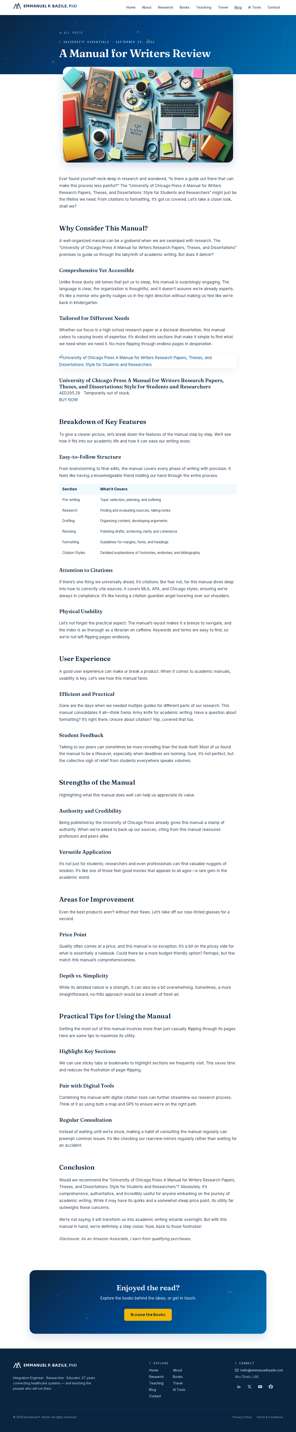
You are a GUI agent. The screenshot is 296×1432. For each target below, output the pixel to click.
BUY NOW (68, 399)
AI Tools (179, 1390)
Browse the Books (148, 1314)
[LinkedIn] (239, 1387)
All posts (73, 33)
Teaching (156, 1383)
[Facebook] (271, 1387)
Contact (155, 1396)
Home (153, 1370)
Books (178, 1377)
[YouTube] (260, 1387)
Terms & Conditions (269, 1417)
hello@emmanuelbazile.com (261, 1370)
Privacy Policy (242, 1417)
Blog (152, 1390)
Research (156, 1377)
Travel (178, 1383)
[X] (249, 1387)
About (177, 1370)
